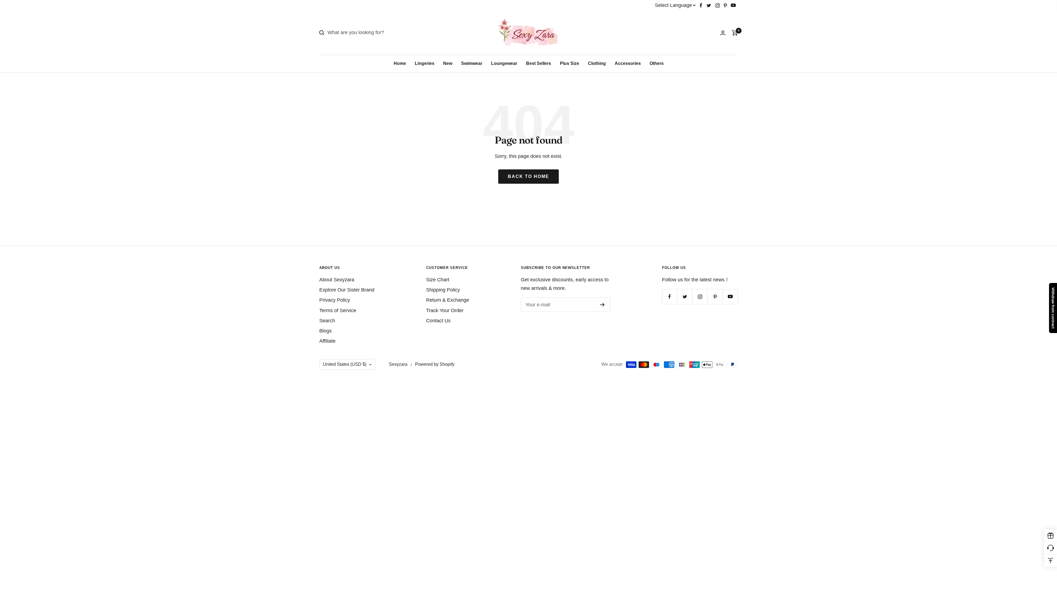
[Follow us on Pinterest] (725, 5)
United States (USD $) (344, 364)
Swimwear (471, 63)
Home (400, 63)
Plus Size (569, 63)
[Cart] (735, 32)
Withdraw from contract (1053, 308)
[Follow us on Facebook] (701, 5)
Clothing (597, 63)
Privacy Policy (334, 300)
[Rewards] (1050, 536)
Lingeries (424, 63)
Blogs (325, 331)
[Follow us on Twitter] (709, 5)
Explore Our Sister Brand (346, 290)
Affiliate (327, 341)
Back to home (528, 176)
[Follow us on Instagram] (717, 5)
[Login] (722, 33)
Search (327, 320)
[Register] (602, 305)
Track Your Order (445, 310)
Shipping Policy (443, 290)
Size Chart (437, 279)
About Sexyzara (336, 279)
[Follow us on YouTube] (733, 5)
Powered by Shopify (434, 364)
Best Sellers (538, 63)
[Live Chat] (1050, 548)
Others (657, 63)
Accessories (628, 63)
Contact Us (438, 320)
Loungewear (504, 63)
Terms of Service (337, 310)
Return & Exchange (447, 300)
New (447, 63)
